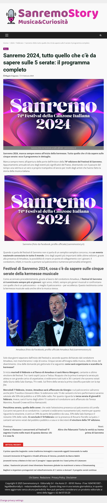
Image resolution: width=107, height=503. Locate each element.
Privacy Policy (58, 477)
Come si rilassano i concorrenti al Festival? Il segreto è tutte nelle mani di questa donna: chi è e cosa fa (27, 431)
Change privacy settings (11, 500)
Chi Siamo (34, 477)
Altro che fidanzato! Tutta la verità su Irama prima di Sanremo (81, 429)
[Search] (100, 35)
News (6, 49)
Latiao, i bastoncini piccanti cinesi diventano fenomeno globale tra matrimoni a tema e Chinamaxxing (49, 465)
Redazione (45, 477)
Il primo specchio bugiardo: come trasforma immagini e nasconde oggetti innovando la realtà (45, 451)
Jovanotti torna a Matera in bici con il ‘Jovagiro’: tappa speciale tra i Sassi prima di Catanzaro (44, 460)
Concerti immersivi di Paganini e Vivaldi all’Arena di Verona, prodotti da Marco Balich (41, 456)
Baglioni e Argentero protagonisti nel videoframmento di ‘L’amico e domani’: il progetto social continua (49, 470)
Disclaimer (71, 477)
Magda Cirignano (11, 76)
